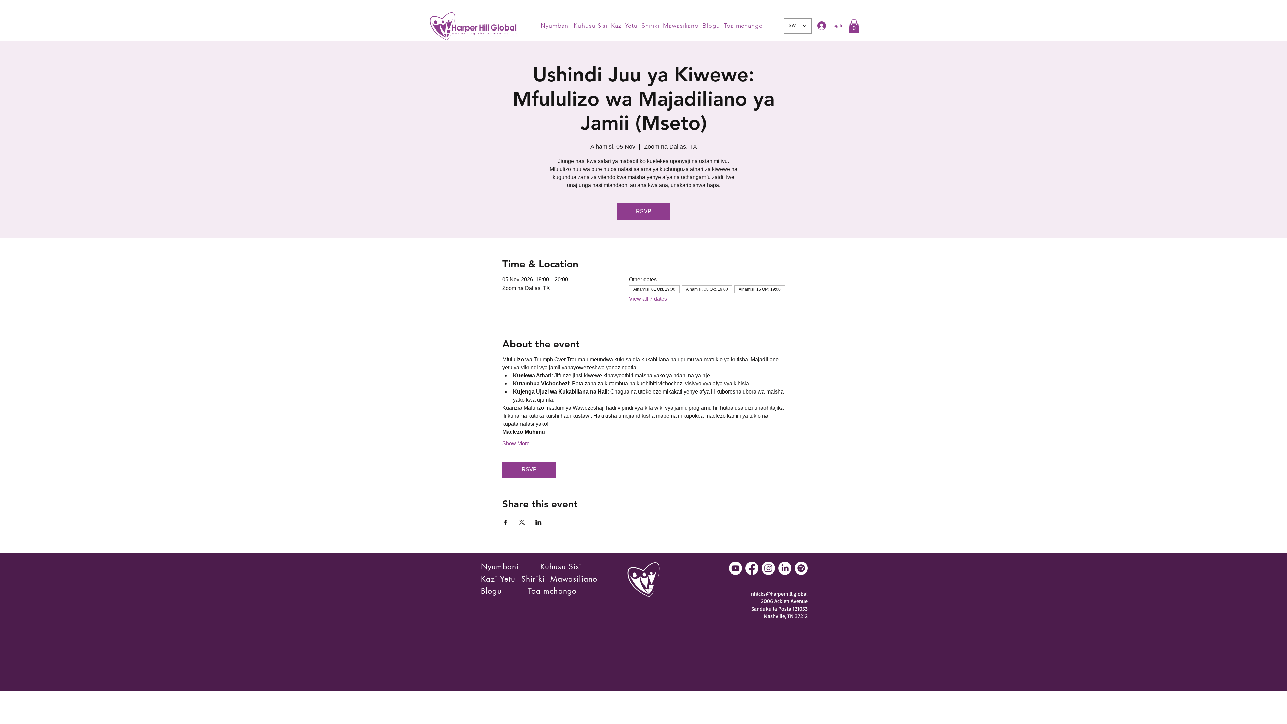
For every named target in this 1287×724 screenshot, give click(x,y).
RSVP (643, 211)
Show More (516, 443)
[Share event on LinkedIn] (538, 522)
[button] (854, 26)
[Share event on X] (522, 522)
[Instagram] (768, 568)
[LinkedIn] (784, 568)
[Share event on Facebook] (505, 522)
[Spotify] (801, 568)
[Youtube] (735, 568)
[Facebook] (751, 568)
